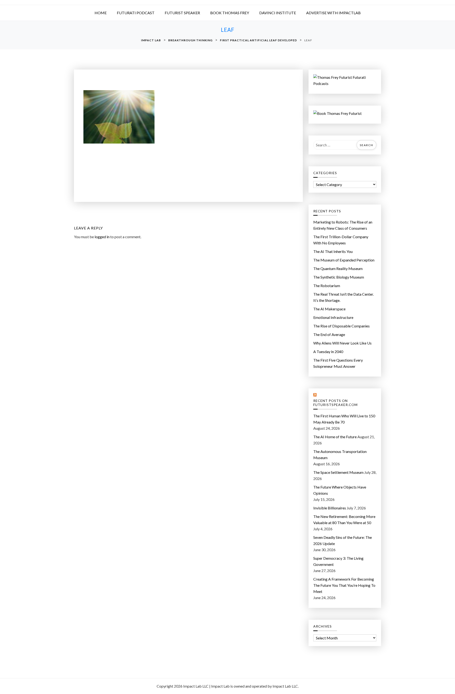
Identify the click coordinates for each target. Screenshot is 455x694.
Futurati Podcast (136, 12)
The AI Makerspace (329, 309)
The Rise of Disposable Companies (341, 326)
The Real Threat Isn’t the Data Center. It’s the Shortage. (343, 297)
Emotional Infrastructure (333, 317)
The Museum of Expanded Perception (343, 260)
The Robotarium (326, 285)
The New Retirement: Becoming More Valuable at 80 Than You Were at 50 (344, 519)
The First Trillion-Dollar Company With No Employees (340, 239)
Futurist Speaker (182, 12)
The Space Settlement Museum (338, 472)
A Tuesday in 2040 (328, 351)
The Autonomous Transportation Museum (340, 454)
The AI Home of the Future (335, 436)
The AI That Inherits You (333, 251)
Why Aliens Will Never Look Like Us (342, 343)
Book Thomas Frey (229, 12)
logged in (102, 236)
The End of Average (329, 334)
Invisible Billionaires (329, 508)
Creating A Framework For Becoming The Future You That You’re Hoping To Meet (344, 585)
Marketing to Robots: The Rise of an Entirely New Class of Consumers (342, 225)
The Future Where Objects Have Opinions (339, 490)
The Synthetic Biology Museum (338, 277)
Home (101, 12)
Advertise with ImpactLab (333, 12)
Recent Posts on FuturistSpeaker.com (335, 403)
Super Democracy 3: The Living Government (338, 561)
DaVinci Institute (277, 12)
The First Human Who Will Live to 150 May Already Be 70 (344, 419)
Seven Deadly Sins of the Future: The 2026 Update (342, 540)
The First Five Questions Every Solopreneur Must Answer (338, 363)
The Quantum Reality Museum (338, 268)
